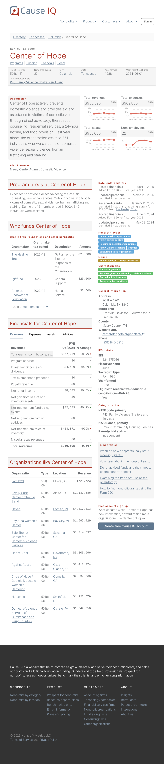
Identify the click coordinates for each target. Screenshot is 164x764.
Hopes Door (20, 553)
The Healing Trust (126, 209)
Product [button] (88, 21)
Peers (61, 63)
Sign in (147, 21)
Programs (16, 63)
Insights (126, 695)
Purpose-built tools (134, 705)
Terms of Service (21, 740)
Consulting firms (95, 719)
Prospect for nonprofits (62, 695)
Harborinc (18, 597)
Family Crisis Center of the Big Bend (23, 497)
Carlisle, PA (60, 608)
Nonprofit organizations (100, 709)
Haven (16, 509)
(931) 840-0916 (112, 342)
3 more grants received (35, 307)
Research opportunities (63, 700)
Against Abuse (21, 565)
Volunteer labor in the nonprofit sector (125, 461)
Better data (128, 700)
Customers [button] (110, 21)
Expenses (35, 334)
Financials (47, 63)
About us (127, 714)
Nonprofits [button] (67, 21)
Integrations (129, 709)
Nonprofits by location (25, 700)
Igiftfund (17, 279)
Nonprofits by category (25, 695)
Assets (51, 334)
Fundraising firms (95, 714)
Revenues (16, 334)
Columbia (54, 37)
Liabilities (67, 334)
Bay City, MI (61, 521)
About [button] (130, 21)
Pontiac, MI (60, 509)
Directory (19, 37)
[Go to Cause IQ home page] (33, 11)
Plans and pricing (58, 714)
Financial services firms (99, 705)
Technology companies (100, 700)
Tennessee (37, 37)
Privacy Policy (48, 740)
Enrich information (59, 709)
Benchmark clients (59, 705)
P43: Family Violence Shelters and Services (39, 82)
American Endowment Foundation (20, 295)
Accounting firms (95, 695)
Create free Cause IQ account (126, 526)
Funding (31, 63)
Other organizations (97, 724)
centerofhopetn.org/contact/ (122, 334)
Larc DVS (18, 481)
